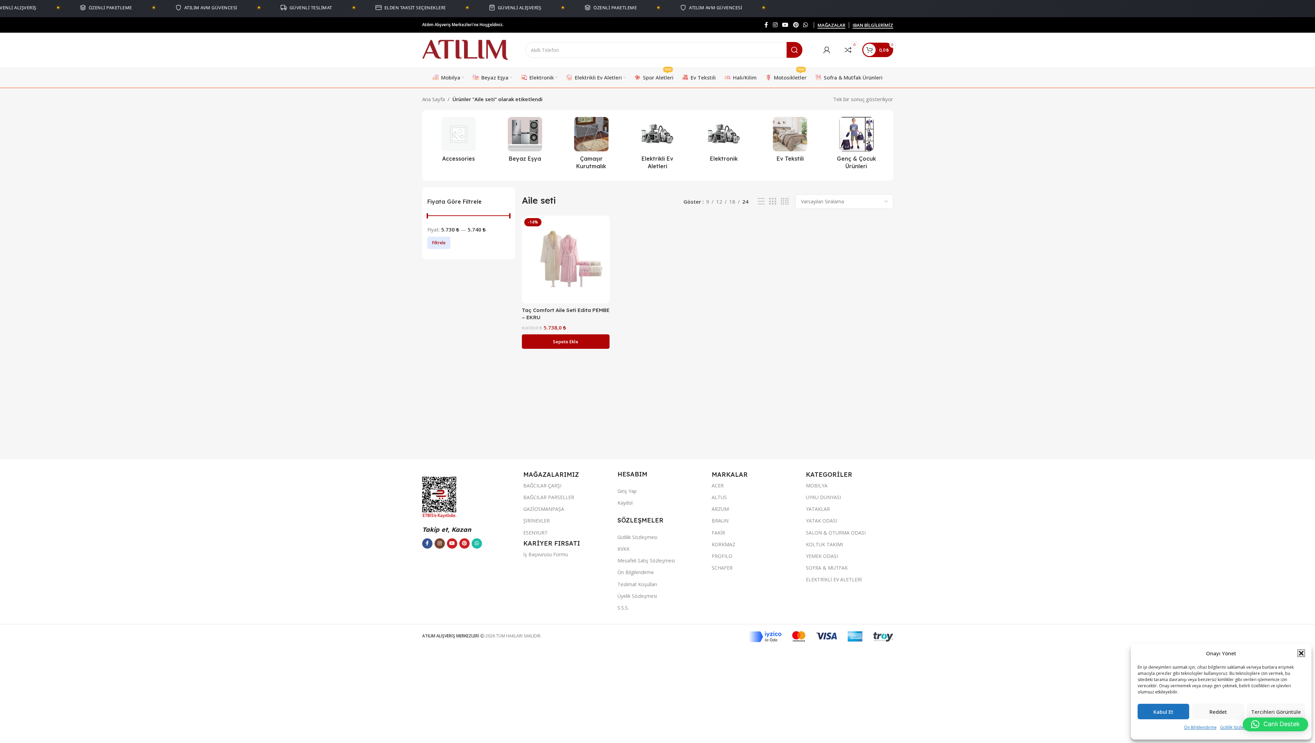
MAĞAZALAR (831, 25)
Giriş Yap (627, 491)
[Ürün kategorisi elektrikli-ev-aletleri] (657, 145)
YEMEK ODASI (822, 556)
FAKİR (718, 532)
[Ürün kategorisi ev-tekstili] (790, 141)
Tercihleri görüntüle (1276, 711)
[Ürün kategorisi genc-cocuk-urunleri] (856, 145)
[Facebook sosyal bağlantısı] (766, 25)
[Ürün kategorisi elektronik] (724, 141)
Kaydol (625, 502)
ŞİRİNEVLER (536, 520)
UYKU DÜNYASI (823, 497)
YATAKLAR (818, 509)
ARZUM (720, 509)
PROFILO (722, 556)
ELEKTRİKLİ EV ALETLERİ (834, 579)
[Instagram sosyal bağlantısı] (775, 25)
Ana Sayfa (433, 99)
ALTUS (719, 497)
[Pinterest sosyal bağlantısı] (796, 25)
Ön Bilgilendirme (1200, 727)
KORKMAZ (723, 544)
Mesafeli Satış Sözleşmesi (646, 560)
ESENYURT (535, 532)
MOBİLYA (817, 485)
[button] (1301, 653)
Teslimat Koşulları (637, 584)
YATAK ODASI (821, 520)
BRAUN (720, 520)
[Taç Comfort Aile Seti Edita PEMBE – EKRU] (566, 259)
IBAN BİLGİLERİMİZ (873, 25)
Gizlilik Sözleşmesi (1237, 727)
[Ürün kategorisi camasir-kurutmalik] (591, 145)
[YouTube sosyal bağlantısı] (785, 25)
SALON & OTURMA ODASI (836, 532)
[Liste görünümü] (761, 201)
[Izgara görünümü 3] (772, 201)
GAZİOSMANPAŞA (543, 509)
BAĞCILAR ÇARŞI (542, 485)
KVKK (623, 549)
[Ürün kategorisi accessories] (459, 141)
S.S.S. (623, 607)
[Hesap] (826, 50)
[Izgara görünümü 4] (785, 201)
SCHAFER (722, 567)
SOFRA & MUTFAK (827, 567)
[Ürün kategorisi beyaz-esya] (525, 141)
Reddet (1218, 711)
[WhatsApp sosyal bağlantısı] (805, 25)
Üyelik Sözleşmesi (637, 596)
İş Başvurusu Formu (545, 554)
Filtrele (439, 243)
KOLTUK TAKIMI (824, 544)
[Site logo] (465, 49)
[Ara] (794, 50)
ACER (718, 485)
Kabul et (1163, 711)
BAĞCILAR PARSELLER (548, 497)
